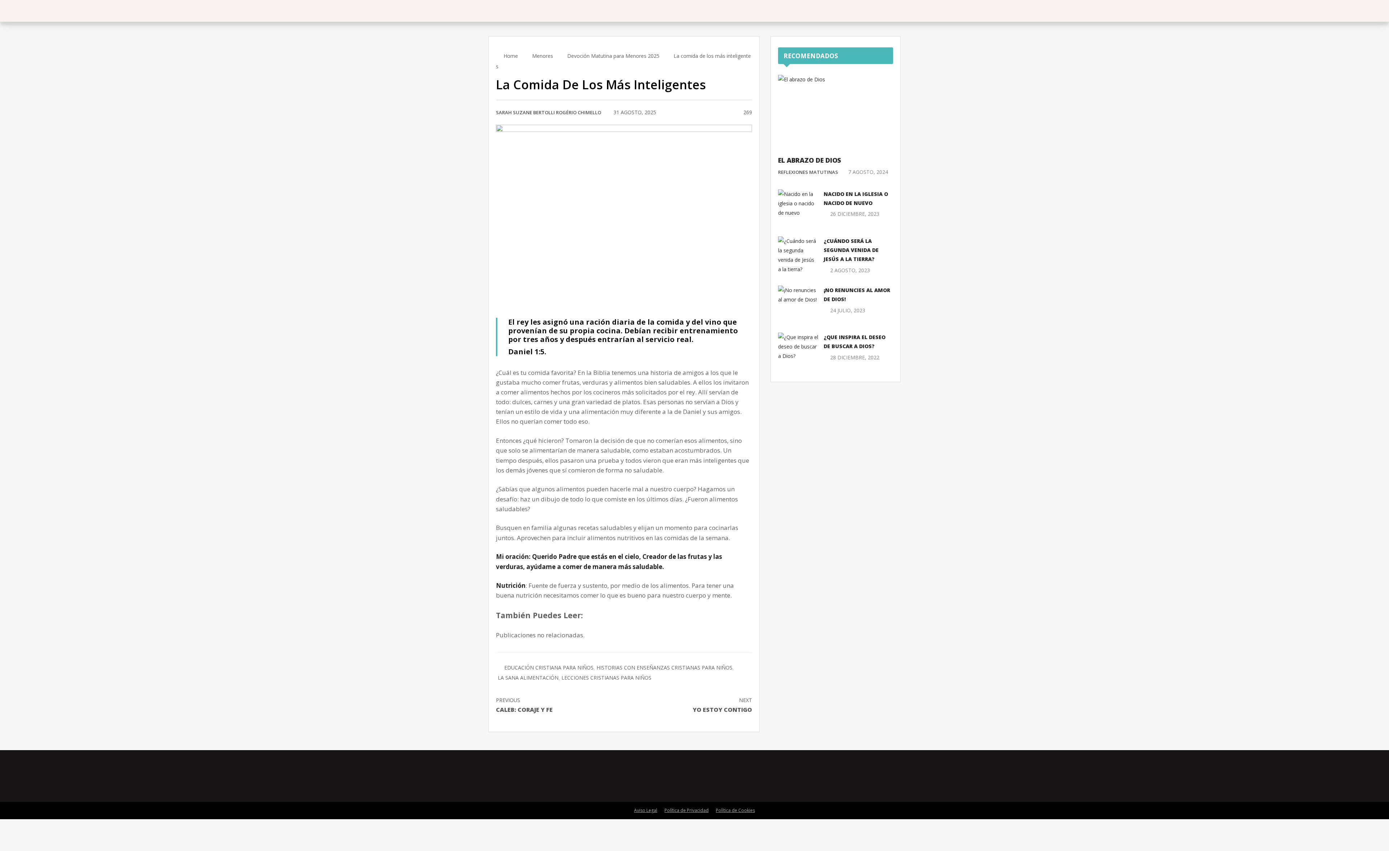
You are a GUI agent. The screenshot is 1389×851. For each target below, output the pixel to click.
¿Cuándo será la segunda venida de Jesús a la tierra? (851, 250)
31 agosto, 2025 (634, 112)
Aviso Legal (645, 810)
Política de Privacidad (686, 810)
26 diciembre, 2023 (854, 213)
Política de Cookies (735, 810)
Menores (542, 55)
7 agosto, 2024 (868, 171)
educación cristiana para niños (549, 667)
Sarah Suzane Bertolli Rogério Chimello (548, 112)
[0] (729, 112)
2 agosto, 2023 (850, 270)
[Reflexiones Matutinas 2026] (526, 10)
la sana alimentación (528, 677)
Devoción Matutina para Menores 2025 (613, 55)
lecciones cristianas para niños (606, 677)
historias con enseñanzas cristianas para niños (664, 667)
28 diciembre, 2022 (854, 357)
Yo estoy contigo (722, 705)
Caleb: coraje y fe (524, 705)
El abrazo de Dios (809, 160)
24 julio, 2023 (847, 310)
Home (510, 55)
